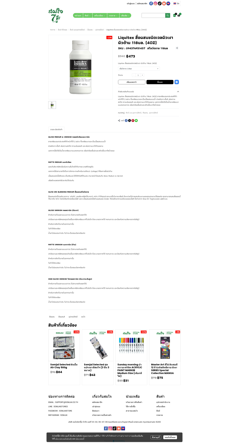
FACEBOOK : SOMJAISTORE (60, 411)
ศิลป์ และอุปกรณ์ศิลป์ (77, 30)
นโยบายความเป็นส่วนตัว (63, 439)
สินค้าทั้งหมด (62, 30)
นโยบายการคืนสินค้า (134, 402)
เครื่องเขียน (160, 406)
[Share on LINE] (136, 120)
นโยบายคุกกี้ (80, 439)
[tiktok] (160, 3)
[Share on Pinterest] (132, 120)
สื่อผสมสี (61, 316)
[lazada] (168, 3)
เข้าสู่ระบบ (131, 3)
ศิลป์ (158, 411)
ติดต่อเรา (95, 411)
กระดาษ (159, 415)
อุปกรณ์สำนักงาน (163, 402)
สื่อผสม (52, 316)
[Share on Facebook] (126, 120)
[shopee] (164, 3)
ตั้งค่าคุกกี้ (156, 437)
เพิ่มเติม (124, 15)
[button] (176, 3)
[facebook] (151, 3)
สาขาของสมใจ (132, 411)
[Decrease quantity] (133, 75)
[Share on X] (129, 120)
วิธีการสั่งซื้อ (130, 406)
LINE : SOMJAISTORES (58, 406)
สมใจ (83, 316)
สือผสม (90, 30)
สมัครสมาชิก (142, 3)
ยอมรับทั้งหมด (170, 437)
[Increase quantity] (142, 75)
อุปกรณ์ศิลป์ (99, 30)
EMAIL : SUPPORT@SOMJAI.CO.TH (63, 402)
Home (52, 30)
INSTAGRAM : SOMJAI (57, 415)
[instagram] (155, 3)
